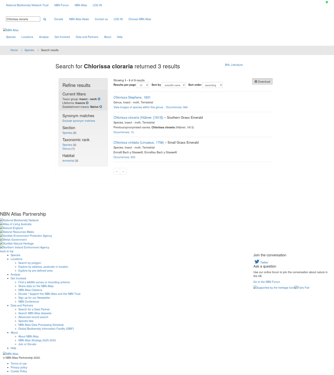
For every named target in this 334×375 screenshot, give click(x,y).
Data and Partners (87, 37)
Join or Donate (27, 344)
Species (11, 37)
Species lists (25, 321)
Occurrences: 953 (124, 157)
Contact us (101, 19)
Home (14, 50)
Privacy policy (19, 367)
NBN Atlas (81, 5)
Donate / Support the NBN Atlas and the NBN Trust (49, 294)
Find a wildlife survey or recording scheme (44, 282)
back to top (7, 251)
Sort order (194, 85)
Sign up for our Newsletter (34, 297)
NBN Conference (28, 301)
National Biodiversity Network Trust (27, 5)
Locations (27, 37)
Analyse (44, 37)
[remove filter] (99, 99)
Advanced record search (33, 317)
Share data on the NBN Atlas (36, 286)
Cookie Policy (19, 371)
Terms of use (19, 363)
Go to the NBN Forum (266, 282)
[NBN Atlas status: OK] (327, 2)
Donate (58, 19)
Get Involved (62, 37)
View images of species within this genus (138, 107)
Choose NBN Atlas (140, 19)
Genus (66, 148)
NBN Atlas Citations (30, 290)
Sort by (156, 85)
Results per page (124, 85)
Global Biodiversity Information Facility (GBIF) (46, 328)
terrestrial (68, 160)
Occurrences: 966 (177, 107)
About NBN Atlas (28, 336)
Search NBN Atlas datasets (34, 313)
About (107, 37)
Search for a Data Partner (34, 309)
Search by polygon (29, 263)
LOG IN (97, 5)
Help (120, 37)
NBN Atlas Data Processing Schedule (41, 325)
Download (263, 81)
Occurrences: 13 (123, 132)
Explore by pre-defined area (35, 270)
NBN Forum (61, 5)
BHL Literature (234, 65)
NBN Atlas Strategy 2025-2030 (37, 340)
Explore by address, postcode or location (43, 267)
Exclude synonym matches (78, 121)
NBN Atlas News (79, 19)
